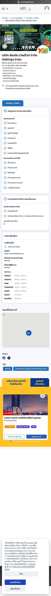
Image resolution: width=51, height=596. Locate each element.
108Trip (7, 368)
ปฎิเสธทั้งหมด (15, 589)
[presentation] (2, 37)
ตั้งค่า (21, 574)
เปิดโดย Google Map (15, 436)
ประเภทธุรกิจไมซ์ (17, 18)
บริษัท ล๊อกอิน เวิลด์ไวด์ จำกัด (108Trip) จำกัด (31, 368)
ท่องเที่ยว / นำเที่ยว (32, 18)
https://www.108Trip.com (14, 253)
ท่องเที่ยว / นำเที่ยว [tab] (13, 103)
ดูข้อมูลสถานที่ (36, 436)
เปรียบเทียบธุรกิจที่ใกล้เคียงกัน (16, 382)
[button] (11, 48)
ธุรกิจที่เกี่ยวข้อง (39, 382)
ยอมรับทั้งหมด (15, 582)
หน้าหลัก (5, 18)
